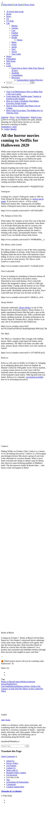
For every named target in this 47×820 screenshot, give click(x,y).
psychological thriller (34, 377)
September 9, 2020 (9, 127)
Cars (13, 30)
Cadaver (17, 682)
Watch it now (36, 117)
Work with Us (12, 770)
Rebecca (21, 686)
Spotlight (15, 73)
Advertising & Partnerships (17, 782)
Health (14, 37)
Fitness (19, 40)
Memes (14, 26)
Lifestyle (4, 117)
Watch (8, 56)
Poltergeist (13, 686)
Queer (14, 44)
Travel (14, 52)
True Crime (16, 54)
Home (8, 14)
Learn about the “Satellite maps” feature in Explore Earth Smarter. (23, 97)
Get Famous (11, 765)
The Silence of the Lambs (29, 689)
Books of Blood (7, 682)
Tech (13, 49)
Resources (15, 77)
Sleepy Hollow (25, 307)
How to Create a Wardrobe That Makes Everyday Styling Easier (22, 102)
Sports (14, 47)
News (8, 16)
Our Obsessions (22, 117)
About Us (10, 761)
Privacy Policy (12, 763)
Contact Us (11, 768)
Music (14, 42)
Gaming (14, 35)
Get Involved (11, 775)
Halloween (25, 682)
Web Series (11, 61)
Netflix (10, 684)
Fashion (14, 33)
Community (11, 784)
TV (7, 19)
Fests (8, 63)
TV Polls (10, 21)
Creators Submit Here (15, 787)
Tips (8, 780)
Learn (8, 66)
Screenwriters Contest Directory (30, 80)
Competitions (16, 75)
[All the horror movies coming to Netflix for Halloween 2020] (18, 715)
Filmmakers (11, 59)
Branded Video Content (16, 773)
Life (8, 23)
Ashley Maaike (10, 129)
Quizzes (14, 28)
